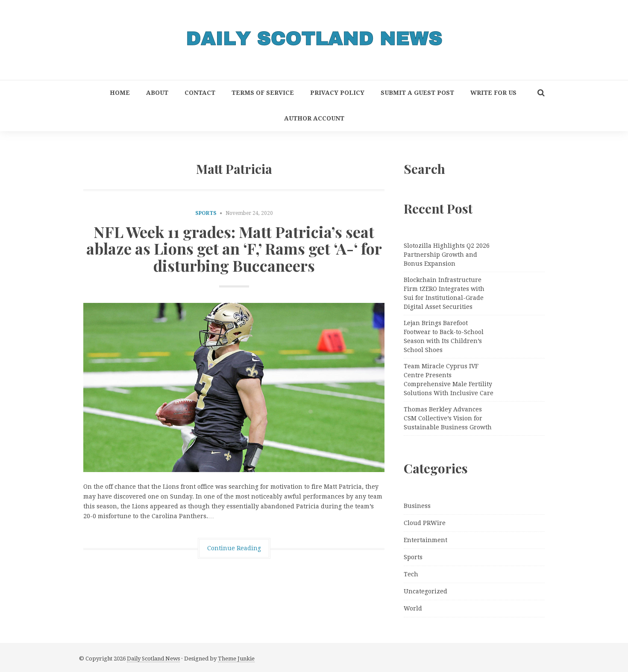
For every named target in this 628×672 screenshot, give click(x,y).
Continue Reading (234, 548)
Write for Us (493, 92)
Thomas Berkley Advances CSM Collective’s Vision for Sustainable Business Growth (448, 418)
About (157, 92)
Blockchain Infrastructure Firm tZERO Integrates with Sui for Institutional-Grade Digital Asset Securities (444, 293)
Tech (411, 574)
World (413, 608)
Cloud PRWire (425, 522)
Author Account (314, 118)
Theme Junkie (236, 658)
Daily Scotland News (153, 658)
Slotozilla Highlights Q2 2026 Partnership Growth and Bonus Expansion (447, 254)
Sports (206, 213)
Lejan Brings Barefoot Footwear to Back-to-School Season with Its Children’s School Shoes (444, 336)
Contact (200, 92)
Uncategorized (425, 591)
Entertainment (425, 540)
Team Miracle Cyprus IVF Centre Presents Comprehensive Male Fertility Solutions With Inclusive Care (448, 379)
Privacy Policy (337, 92)
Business (417, 505)
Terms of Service (263, 92)
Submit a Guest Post (417, 92)
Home (120, 92)
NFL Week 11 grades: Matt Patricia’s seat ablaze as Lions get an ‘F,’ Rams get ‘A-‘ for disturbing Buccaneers (234, 248)
